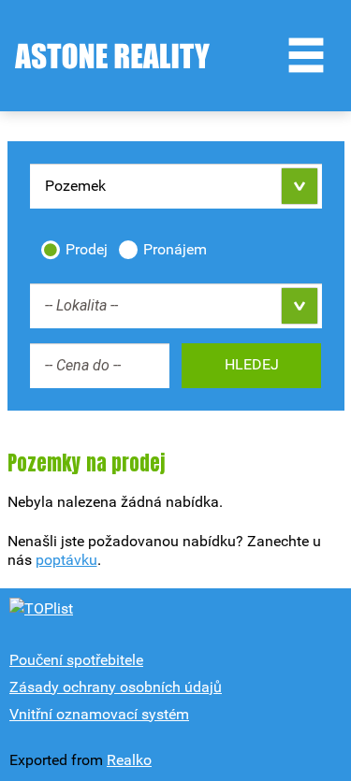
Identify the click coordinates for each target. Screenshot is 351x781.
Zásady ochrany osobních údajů (115, 687)
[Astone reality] (112, 56)
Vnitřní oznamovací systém (99, 714)
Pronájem (175, 249)
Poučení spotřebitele (76, 660)
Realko (129, 760)
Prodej (87, 249)
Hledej (252, 364)
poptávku (66, 560)
